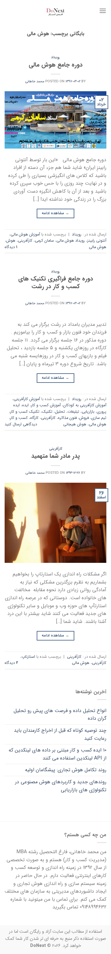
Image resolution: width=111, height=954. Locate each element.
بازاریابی (88, 412)
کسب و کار (19, 418)
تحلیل (60, 412)
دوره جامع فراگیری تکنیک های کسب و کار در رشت (55, 282)
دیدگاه (11, 247)
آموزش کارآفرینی (27, 399)
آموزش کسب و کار (46, 405)
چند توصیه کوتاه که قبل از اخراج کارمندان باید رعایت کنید (60, 734)
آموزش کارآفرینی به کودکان (84, 405)
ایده (25, 405)
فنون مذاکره (67, 418)
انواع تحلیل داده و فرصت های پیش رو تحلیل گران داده (60, 715)
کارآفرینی (25, 241)
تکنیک (47, 412)
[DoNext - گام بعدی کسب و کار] (55, 11)
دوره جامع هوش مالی (56, 65)
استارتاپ (28, 657)
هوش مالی (97, 247)
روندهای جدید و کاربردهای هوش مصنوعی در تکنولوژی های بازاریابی (60, 786)
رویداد (55, 57)
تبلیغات (73, 412)
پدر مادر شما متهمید (55, 456)
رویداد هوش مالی (70, 241)
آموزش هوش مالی (25, 234)
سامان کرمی (44, 241)
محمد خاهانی (34, 81)
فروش (84, 418)
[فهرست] (102, 10)
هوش (10, 241)
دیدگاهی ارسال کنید (21, 424)
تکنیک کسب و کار (24, 412)
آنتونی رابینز (96, 241)
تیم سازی (98, 418)
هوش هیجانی (74, 424)
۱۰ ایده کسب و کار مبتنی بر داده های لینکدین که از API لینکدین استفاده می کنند (57, 754)
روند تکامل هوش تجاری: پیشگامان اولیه (65, 770)
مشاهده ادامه (55, 213)
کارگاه (34, 418)
